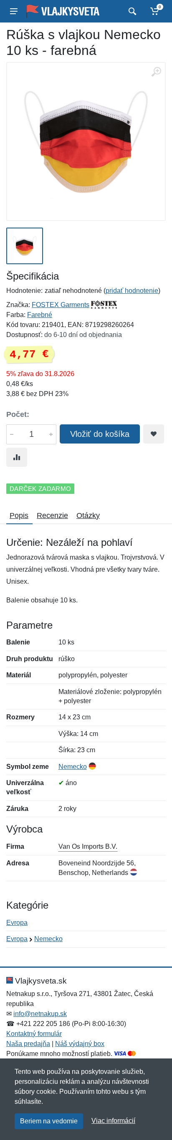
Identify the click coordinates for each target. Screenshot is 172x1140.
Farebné (39, 314)
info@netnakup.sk (40, 1013)
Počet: (17, 414)
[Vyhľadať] (131, 11)
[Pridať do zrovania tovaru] (16, 457)
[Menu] (13, 11)
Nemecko (72, 766)
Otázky (88, 515)
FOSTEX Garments (60, 304)
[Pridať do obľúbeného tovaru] (153, 434)
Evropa (17, 922)
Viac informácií (113, 1120)
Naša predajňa (28, 1043)
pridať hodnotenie (132, 290)
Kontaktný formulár (34, 1033)
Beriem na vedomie (49, 1121)
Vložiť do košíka (99, 434)
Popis (19, 515)
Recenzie (52, 515)
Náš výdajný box (79, 1043)
